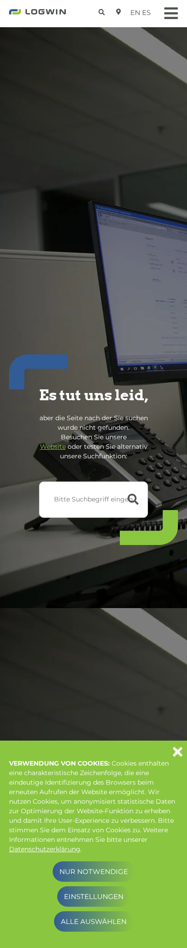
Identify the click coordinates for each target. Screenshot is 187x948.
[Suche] (102, 10)
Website (53, 446)
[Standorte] (118, 12)
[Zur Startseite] (37, 14)
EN (135, 12)
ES (146, 12)
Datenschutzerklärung (44, 849)
